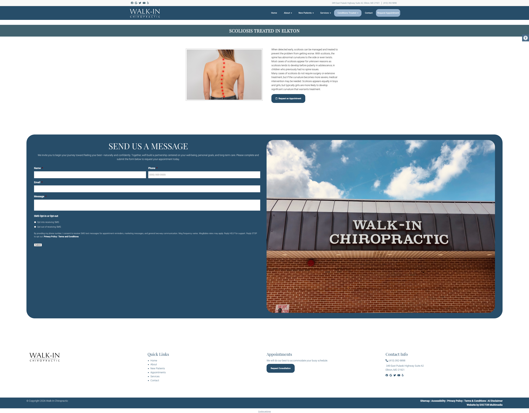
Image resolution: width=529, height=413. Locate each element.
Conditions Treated (347, 13)
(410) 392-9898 (390, 3)
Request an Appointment (289, 98)
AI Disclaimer (495, 400)
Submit (38, 245)
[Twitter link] (140, 3)
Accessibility (438, 400)
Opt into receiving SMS (48, 222)
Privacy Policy (50, 236)
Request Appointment (388, 13)
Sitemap (425, 400)
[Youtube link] (144, 3)
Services (324, 13)
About (287, 13)
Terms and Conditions (68, 236)
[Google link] (136, 3)
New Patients (305, 13)
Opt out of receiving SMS (49, 227)
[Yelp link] (148, 3)
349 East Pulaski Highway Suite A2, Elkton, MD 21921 (356, 3)
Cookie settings (264, 411)
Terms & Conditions (475, 400)
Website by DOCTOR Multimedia (485, 404)
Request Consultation (281, 368)
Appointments (158, 372)
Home (274, 13)
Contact (369, 13)
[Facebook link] (132, 3)
